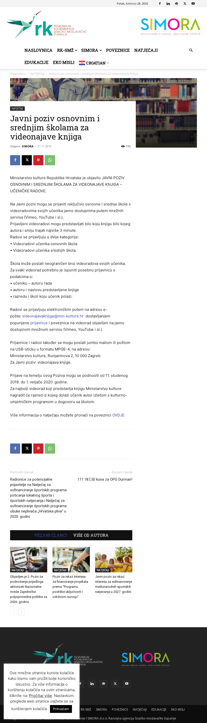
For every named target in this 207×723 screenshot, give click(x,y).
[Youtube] (193, 3)
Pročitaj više (40, 695)
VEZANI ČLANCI (50, 535)
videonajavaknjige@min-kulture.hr (53, 316)
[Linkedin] (168, 3)
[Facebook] (160, 3)
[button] (191, 50)
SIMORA (89, 50)
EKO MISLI (63, 62)
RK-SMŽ (65, 50)
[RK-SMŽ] (103, 25)
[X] (185, 3)
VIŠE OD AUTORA (91, 535)
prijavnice (39, 322)
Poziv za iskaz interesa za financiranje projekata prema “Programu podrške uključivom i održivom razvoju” (70, 587)
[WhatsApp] (50, 160)
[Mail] (176, 3)
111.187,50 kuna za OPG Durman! (104, 479)
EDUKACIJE (36, 62)
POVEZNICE (118, 50)
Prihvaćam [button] (61, 709)
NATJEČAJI (146, 50)
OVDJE (118, 415)
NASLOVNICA (38, 50)
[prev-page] (13, 612)
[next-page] (21, 612)
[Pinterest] (38, 160)
